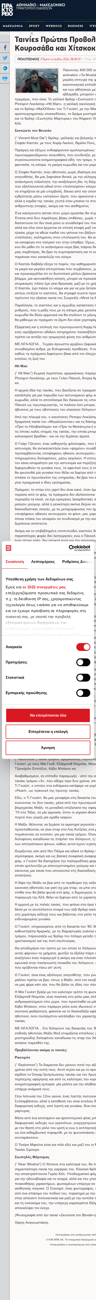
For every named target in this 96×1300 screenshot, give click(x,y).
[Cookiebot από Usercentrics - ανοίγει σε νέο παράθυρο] (69, 548)
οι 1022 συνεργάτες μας (44, 587)
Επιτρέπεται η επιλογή (48, 731)
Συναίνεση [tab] (15, 561)
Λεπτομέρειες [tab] (43, 561)
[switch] (83, 662)
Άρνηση (48, 748)
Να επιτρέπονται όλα (48, 715)
